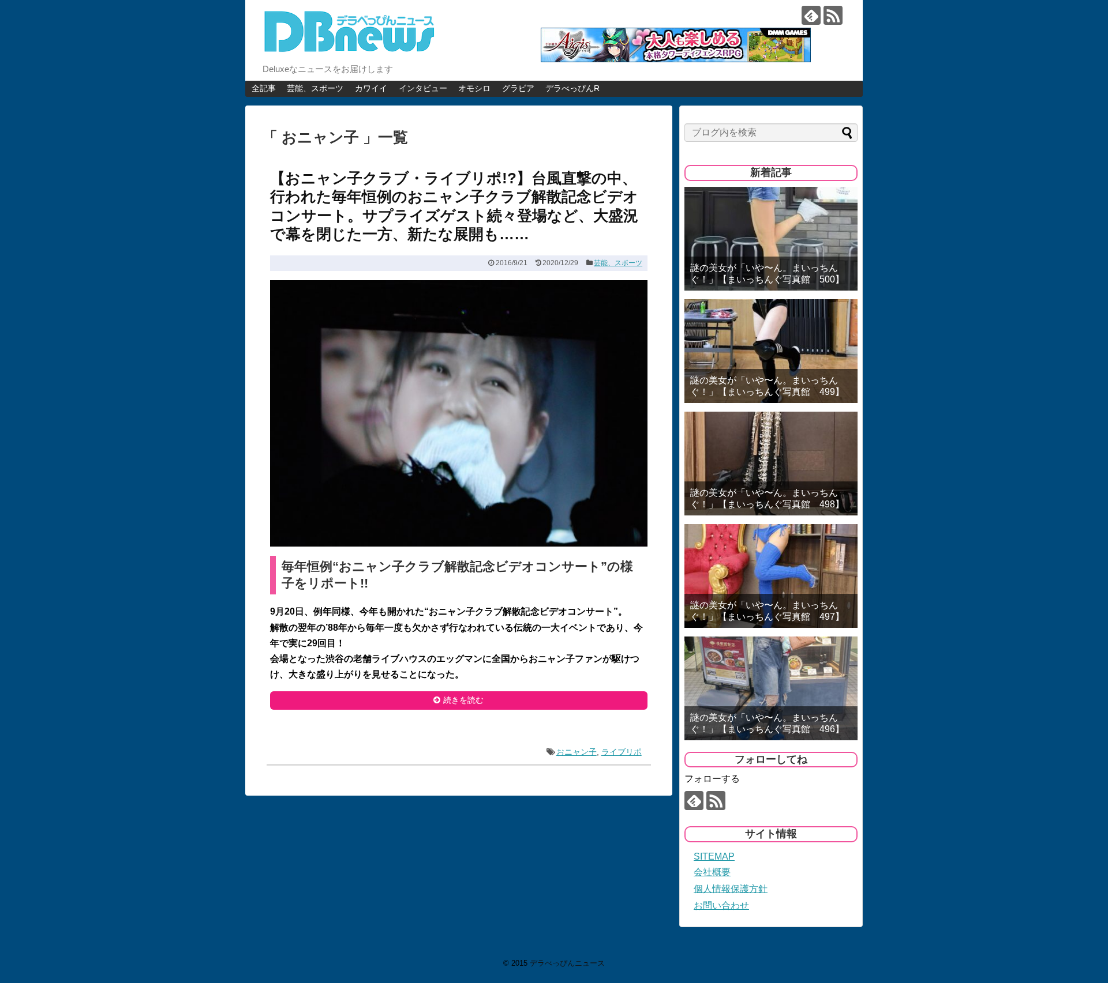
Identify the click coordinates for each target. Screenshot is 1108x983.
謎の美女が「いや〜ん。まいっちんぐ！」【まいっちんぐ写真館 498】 (767, 498)
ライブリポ (621, 751)
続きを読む (463, 700)
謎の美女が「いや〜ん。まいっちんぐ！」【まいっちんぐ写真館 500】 (767, 273)
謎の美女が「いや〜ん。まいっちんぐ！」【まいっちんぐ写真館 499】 (767, 385)
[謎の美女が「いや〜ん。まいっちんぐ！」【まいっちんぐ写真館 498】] (771, 463)
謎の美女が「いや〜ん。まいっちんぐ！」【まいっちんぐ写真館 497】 (767, 610)
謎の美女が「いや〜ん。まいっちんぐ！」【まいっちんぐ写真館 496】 (767, 723)
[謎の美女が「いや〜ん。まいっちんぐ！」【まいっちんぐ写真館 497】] (771, 576)
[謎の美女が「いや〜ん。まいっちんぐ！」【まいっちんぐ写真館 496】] (771, 688)
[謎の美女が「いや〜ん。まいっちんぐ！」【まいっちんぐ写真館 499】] (771, 351)
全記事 (264, 88)
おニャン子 (576, 751)
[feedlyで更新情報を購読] (811, 15)
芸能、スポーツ (315, 88)
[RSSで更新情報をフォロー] (833, 15)
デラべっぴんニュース (567, 963)
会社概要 (712, 872)
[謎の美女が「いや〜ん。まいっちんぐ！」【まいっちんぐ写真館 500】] (771, 239)
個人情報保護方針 (731, 889)
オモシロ (474, 88)
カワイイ (371, 88)
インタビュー (423, 88)
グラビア (518, 88)
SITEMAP (714, 856)
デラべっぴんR (572, 88)
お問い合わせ (721, 905)
